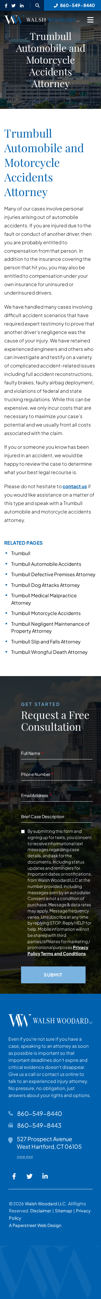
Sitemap (63, 1210)
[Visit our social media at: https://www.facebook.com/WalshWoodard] (6, 6)
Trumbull (20, 553)
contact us (75, 486)
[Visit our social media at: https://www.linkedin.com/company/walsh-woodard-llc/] (22, 6)
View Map (25, 1157)
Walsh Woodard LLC (45, 1203)
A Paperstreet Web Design (35, 1225)
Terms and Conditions (63, 953)
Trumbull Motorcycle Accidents (46, 613)
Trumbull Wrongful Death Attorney (49, 652)
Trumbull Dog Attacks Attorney (45, 585)
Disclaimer (40, 1210)
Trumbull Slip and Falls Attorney (46, 641)
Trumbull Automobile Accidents (46, 564)
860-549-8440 (39, 1113)
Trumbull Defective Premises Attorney (53, 574)
